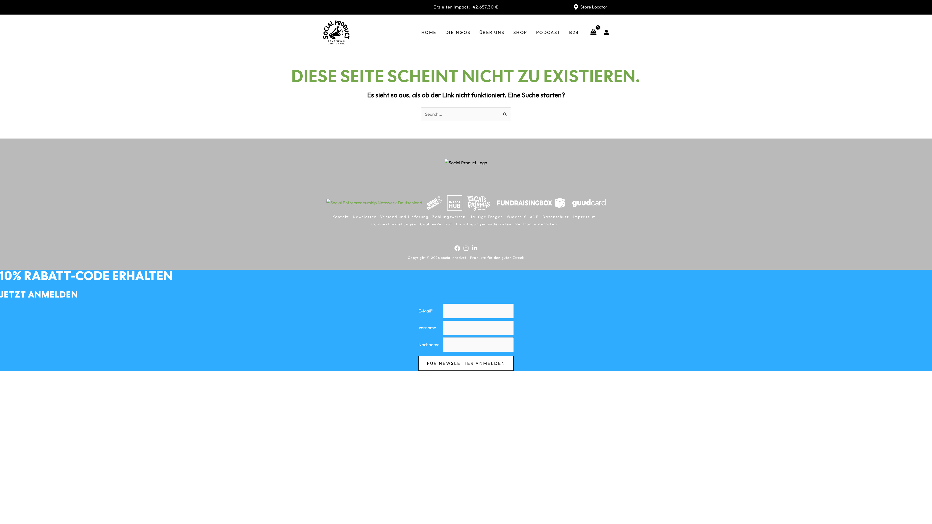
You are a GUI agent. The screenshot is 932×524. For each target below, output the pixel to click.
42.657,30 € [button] (466, 7)
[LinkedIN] (475, 248)
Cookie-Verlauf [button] (436, 224)
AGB (534, 216)
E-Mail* (425, 311)
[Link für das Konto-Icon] (606, 32)
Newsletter (364, 216)
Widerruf (516, 216)
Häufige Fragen (486, 216)
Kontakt (341, 216)
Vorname (427, 327)
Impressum (584, 216)
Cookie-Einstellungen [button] (393, 224)
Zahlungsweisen (449, 216)
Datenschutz (555, 216)
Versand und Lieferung (404, 216)
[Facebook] (457, 248)
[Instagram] (466, 248)
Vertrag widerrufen (536, 224)
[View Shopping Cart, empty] (593, 32)
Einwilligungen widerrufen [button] (484, 224)
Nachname (429, 344)
